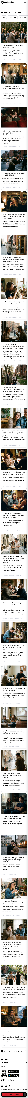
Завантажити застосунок (12, 1094)
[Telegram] (9, 1086)
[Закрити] (25, 1094)
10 (16, 1051)
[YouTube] (2, 1086)
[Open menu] (25, 2)
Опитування (12, 17)
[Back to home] (8, 1080)
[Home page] (7, 2)
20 (19, 1051)
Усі (4, 17)
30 (21, 1051)
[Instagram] (6, 1086)
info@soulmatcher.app (8, 1089)
